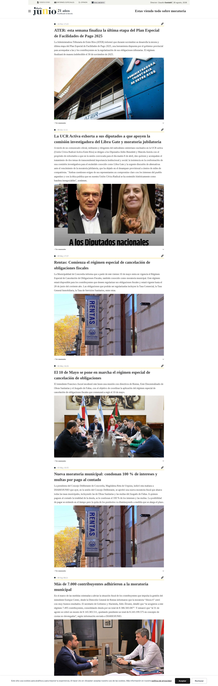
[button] (109, 123)
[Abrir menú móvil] (29, 11)
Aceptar (182, 681)
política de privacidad (161, 681)
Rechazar (199, 681)
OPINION (84, 2)
